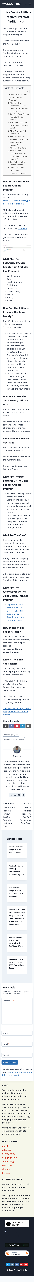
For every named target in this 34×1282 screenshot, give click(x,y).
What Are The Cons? (18, 148)
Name (6, 1033)
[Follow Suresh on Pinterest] (23, 795)
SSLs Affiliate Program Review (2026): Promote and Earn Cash (9, 815)
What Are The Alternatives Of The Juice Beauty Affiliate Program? (18, 155)
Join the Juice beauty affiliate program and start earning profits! (17, 711)
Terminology (8, 1161)
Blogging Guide (9, 1157)
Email (5, 1044)
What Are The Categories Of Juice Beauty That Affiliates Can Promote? (19, 107)
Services (6, 1173)
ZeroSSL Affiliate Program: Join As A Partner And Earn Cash (25, 813)
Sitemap (6, 1169)
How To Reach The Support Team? (17, 163)
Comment (8, 1001)
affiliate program (11, 734)
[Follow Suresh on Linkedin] (19, 795)
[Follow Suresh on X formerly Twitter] (11, 795)
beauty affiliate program (14, 739)
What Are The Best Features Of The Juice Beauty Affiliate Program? (19, 140)
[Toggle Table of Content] (27, 91)
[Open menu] (30, 3)
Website (6, 1055)
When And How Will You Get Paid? (18, 132)
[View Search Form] (25, 4)
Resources (7, 1165)
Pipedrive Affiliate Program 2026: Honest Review (16, 850)
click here (22, 228)
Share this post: (20, 173)
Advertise (6, 1150)
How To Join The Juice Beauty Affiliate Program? (18, 97)
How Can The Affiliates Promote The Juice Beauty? (19, 117)
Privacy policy (8, 1153)
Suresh (17, 756)
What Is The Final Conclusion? (17, 169)
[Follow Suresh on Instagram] (15, 795)
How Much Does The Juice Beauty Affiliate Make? (18, 125)
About (5, 1146)
